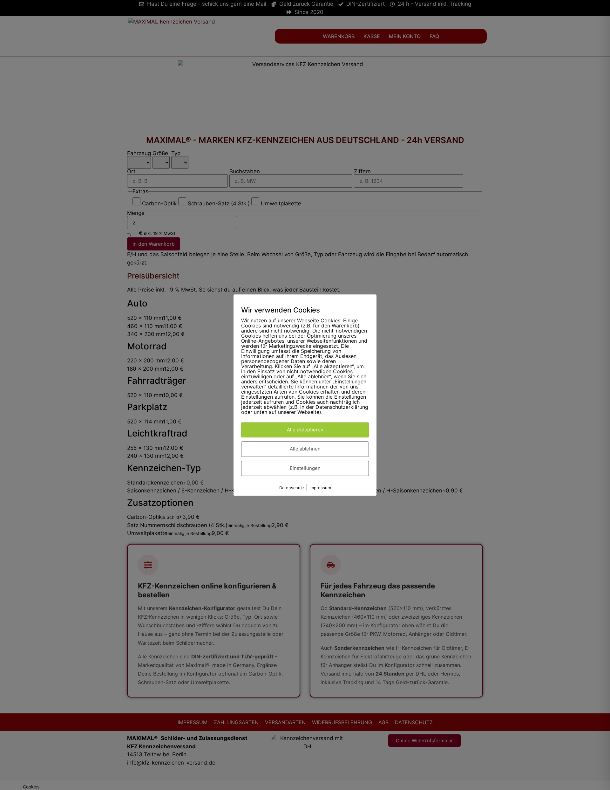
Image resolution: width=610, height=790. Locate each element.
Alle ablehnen (305, 449)
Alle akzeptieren (305, 430)
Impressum (320, 488)
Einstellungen (305, 468)
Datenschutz (291, 488)
